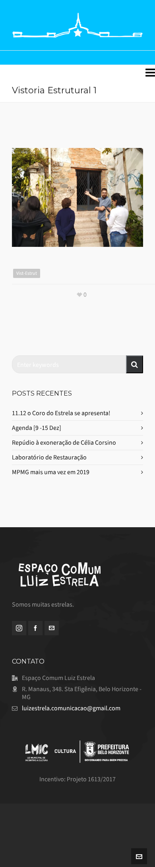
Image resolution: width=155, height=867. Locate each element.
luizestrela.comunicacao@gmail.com (71, 708)
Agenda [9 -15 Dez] (36, 428)
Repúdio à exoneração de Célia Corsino (64, 442)
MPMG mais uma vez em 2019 (50, 472)
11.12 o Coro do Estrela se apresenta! (61, 413)
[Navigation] (150, 73)
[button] (134, 364)
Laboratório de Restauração (49, 457)
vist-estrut (26, 273)
